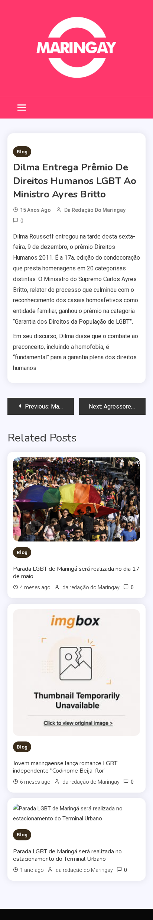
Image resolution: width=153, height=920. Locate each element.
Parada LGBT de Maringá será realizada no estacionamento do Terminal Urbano (67, 855)
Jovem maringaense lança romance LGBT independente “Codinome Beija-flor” (65, 767)
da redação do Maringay (95, 210)
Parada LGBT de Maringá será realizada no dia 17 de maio (76, 572)
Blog (22, 151)
